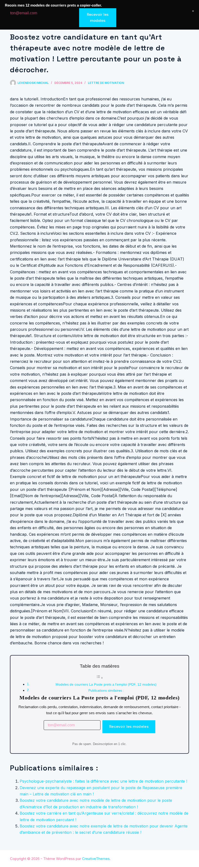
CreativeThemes (96, 858)
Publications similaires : (106, 690)
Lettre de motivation (106, 83)
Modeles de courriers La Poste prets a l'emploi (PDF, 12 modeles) (106, 684)
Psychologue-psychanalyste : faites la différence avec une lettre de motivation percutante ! (103, 781)
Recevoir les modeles (129, 726)
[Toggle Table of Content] (99, 678)
